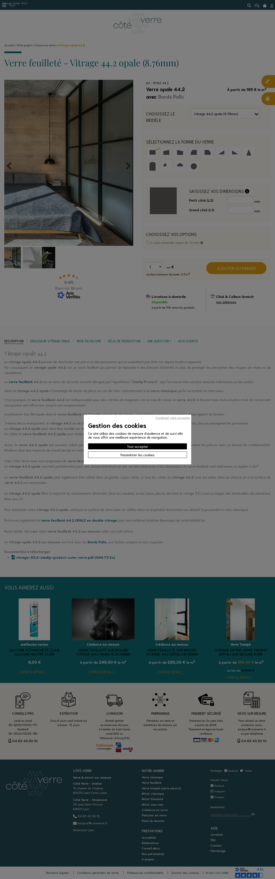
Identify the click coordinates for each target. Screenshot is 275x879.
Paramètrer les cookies (138, 454)
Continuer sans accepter (173, 418)
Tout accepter (137, 446)
